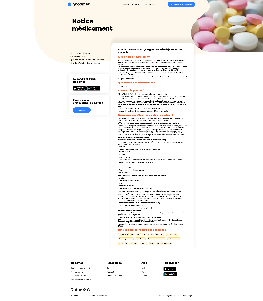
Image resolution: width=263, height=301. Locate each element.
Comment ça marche (131, 4)
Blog (161, 4)
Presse (144, 276)
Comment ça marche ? (80, 268)
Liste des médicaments (116, 276)
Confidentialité (180, 296)
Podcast (110, 272)
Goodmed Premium (79, 276)
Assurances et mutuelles (81, 280)
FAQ (143, 268)
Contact (144, 272)
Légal (190, 296)
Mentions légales (165, 296)
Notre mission (149, 4)
